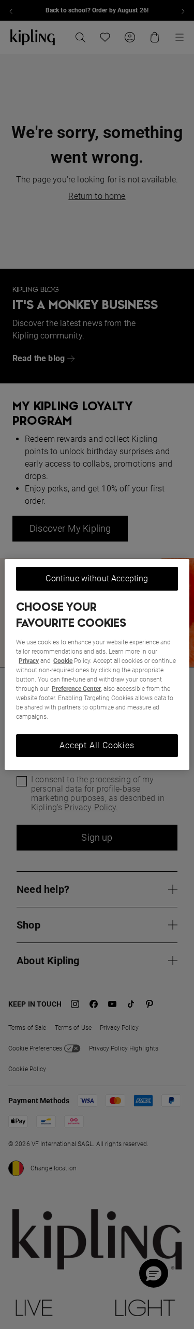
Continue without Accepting (97, 578)
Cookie (62, 660)
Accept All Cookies (96, 745)
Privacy (29, 660)
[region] (97, 664)
